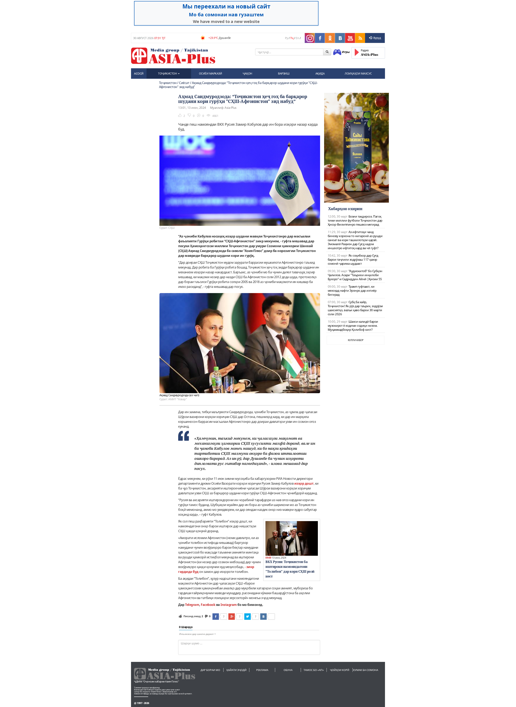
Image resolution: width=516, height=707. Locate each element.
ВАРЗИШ (283, 73)
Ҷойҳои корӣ (339, 670)
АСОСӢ (139, 73)
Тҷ (291, 38)
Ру (286, 38)
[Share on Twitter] (247, 616)
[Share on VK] (263, 616)
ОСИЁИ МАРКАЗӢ (210, 73)
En (297, 38)
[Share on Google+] (231, 616)
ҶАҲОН (247, 73)
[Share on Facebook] (215, 616)
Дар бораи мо (210, 670)
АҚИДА (320, 73)
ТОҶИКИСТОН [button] (168, 73)
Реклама (262, 670)
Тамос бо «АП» (314, 670)
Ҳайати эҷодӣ (236, 670)
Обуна (288, 670)
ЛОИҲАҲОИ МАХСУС (358, 73)
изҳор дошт (304, 483)
